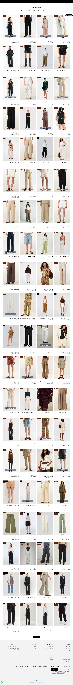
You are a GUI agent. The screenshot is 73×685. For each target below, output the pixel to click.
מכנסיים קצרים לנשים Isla (31, 381)
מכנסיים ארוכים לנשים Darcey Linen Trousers (28, 412)
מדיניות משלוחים (50, 646)
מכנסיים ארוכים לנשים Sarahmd (48, 225)
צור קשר (51, 659)
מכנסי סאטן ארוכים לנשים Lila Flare (13, 70)
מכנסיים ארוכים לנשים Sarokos (65, 505)
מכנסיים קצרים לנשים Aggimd (65, 318)
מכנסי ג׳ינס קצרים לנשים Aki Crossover (29, 256)
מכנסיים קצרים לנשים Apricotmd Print (12, 349)
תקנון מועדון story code (66, 650)
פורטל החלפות (50, 650)
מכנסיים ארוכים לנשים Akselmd (48, 162)
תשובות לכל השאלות (49, 644)
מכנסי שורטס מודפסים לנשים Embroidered (12, 381)
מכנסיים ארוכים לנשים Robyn (14, 256)
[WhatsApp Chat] (2, 682)
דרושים (69, 663)
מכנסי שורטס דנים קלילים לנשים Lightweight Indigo (28, 443)
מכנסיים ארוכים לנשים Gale (14, 318)
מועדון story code (67, 648)
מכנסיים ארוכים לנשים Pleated (31, 597)
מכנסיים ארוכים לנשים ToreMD (31, 225)
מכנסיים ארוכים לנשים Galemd (31, 505)
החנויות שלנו (68, 646)
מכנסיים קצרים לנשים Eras (49, 412)
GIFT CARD (51, 657)
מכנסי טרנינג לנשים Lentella (65, 627)
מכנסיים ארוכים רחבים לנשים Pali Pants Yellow (28, 318)
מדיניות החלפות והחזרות (49, 648)
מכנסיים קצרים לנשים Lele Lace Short (64, 225)
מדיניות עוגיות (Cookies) (65, 659)
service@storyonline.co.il (13, 646)
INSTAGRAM (34, 644)
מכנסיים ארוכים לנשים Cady (48, 627)
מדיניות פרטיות (67, 657)
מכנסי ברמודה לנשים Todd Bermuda (64, 381)
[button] (55, 4)
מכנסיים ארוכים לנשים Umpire (31, 349)
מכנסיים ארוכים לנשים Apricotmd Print (46, 318)
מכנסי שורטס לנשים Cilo (66, 349)
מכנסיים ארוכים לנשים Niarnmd (48, 256)
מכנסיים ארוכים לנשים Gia (14, 412)
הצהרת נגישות (68, 661)
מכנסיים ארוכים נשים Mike (66, 162)
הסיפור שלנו (68, 644)
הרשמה (54, 669)
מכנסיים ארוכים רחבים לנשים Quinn (13, 627)
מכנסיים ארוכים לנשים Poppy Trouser (64, 412)
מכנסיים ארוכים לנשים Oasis (48, 597)
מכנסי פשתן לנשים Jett (32, 162)
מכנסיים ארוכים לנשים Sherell (48, 505)
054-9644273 (16, 649)
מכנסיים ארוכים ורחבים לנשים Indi (47, 349)
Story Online (32, 682)
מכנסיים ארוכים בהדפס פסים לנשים (13, 597)
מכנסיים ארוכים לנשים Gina (31, 627)
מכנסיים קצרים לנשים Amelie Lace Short (63, 70)
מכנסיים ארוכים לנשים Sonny (14, 225)
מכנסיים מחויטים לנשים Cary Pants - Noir (46, 381)
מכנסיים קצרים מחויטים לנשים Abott (13, 505)
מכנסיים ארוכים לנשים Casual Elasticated (63, 256)
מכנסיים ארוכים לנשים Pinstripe (65, 597)
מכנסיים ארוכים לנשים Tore (14, 162)
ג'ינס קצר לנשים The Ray (32, 70)
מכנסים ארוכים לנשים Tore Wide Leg (47, 70)
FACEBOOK (34, 646)
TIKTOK (34, 648)
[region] (36, 1)
